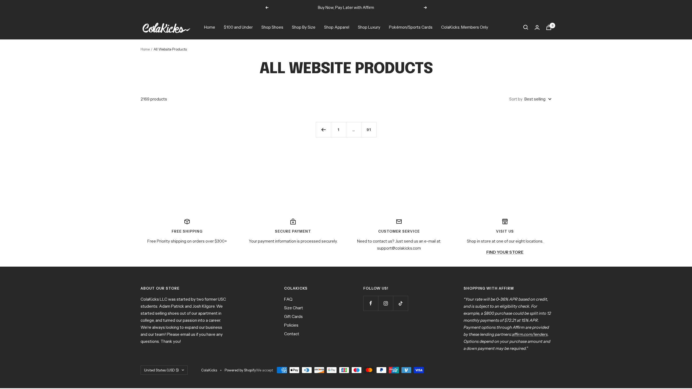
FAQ (288, 299)
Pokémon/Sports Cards (410, 27)
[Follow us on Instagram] (385, 303)
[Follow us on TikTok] (400, 303)
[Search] (525, 27)
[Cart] (548, 27)
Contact (291, 333)
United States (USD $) (161, 370)
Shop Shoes (272, 27)
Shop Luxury (369, 27)
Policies (291, 325)
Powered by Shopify (240, 370)
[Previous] (323, 129)
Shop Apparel (336, 27)
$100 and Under (238, 27)
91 (369, 130)
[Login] (537, 27)
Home (209, 27)
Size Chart (293, 307)
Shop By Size (303, 27)
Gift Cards (293, 316)
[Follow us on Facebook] (370, 303)
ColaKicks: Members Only (464, 27)
